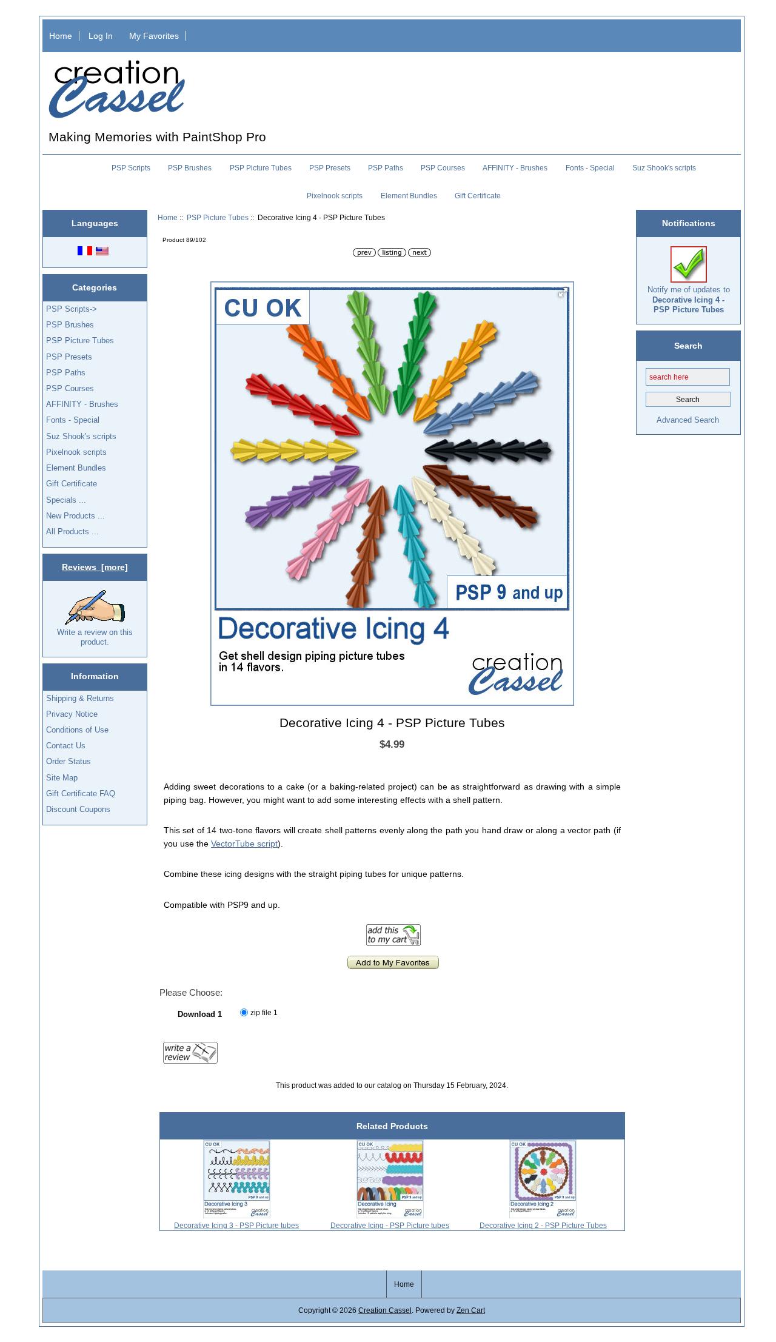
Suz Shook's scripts (664, 168)
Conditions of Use (77, 729)
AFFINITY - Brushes (515, 168)
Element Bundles (409, 196)
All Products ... (72, 531)
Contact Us (65, 745)
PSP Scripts (131, 168)
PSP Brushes (190, 168)
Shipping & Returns (80, 698)
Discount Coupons (78, 809)
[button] (563, 292)
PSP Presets (329, 168)
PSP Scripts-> (71, 309)
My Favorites (154, 36)
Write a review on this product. (95, 637)
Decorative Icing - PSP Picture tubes (389, 1225)
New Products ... (75, 515)
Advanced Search (688, 419)
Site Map (62, 777)
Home (60, 36)
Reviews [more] (95, 567)
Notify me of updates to (688, 299)
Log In (101, 36)
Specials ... (66, 500)
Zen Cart (471, 1310)
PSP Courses (443, 168)
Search (688, 345)
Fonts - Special (590, 168)
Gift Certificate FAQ (80, 793)
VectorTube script (244, 843)
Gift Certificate (478, 196)
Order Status (68, 761)
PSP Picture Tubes (218, 217)
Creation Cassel (385, 1310)
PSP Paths (385, 168)
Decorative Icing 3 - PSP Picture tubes (236, 1225)
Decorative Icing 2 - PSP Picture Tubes (543, 1225)
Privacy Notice (72, 714)
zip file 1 (264, 1012)
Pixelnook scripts (335, 196)
